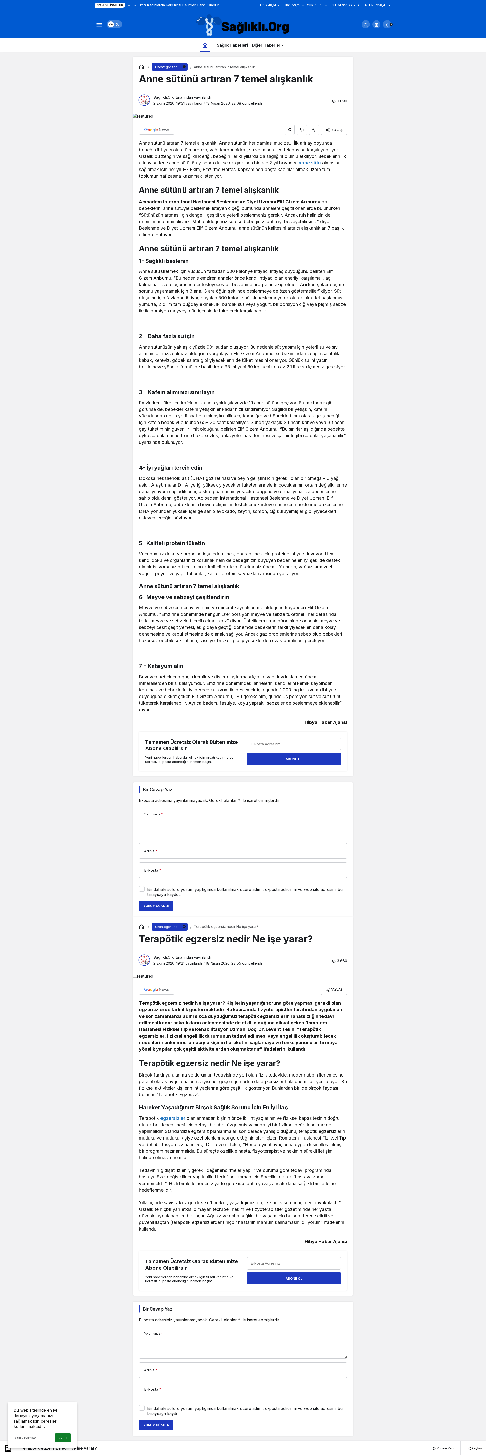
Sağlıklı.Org (164, 97)
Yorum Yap (445, 1448)
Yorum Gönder (156, 906)
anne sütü (310, 162)
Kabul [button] (63, 1438)
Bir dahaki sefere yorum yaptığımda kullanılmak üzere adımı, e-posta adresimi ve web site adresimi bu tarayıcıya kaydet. (245, 892)
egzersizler (172, 1118)
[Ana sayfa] (204, 44)
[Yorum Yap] (290, 130)
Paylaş (476, 1448)
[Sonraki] (135, 5)
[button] (376, 24)
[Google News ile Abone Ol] (156, 130)
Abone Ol (294, 759)
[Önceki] (129, 5)
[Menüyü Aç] (99, 24)
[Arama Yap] (366, 24)
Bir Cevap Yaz (157, 789)
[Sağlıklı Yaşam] (243, 25)
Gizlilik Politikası (25, 1438)
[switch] (114, 24)
